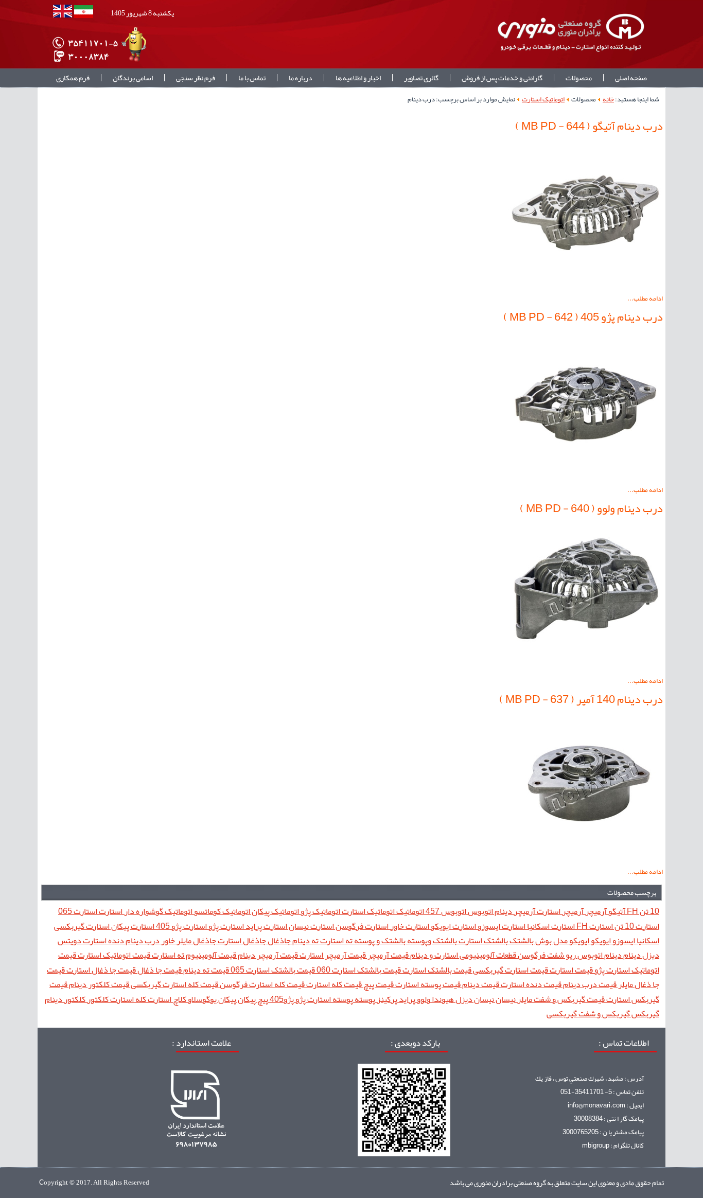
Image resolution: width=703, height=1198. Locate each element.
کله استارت (127, 999)
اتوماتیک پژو (319, 911)
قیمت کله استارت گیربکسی (173, 984)
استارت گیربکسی (82, 926)
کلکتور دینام (65, 999)
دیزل (650, 954)
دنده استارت (102, 940)
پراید (406, 999)
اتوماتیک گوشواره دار (157, 911)
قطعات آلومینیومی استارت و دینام (462, 954)
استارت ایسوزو (500, 926)
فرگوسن (531, 954)
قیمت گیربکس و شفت (568, 999)
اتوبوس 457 (445, 911)
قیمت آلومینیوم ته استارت (193, 954)
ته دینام (305, 940)
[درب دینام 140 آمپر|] (585, 858)
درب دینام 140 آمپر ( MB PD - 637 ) (581, 699)
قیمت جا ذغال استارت (100, 969)
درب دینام (142, 940)
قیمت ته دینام (205, 969)
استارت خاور (409, 926)
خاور (167, 940)
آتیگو (616, 911)
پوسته (364, 999)
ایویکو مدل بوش (561, 940)
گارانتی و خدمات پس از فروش (502, 78)
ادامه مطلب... (645, 298)
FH (631, 911)
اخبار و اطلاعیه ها (358, 78)
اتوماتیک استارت (543, 99)
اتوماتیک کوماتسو (221, 911)
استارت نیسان (310, 926)
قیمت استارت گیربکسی (509, 969)
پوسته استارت (329, 999)
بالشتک (521, 940)
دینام (631, 954)
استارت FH (594, 926)
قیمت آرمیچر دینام (267, 954)
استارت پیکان (132, 926)
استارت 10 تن (636, 926)
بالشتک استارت (482, 940)
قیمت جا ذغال (159, 969)
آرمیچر (595, 911)
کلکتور (97, 999)
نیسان (505, 999)
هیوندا (442, 999)
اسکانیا (647, 940)
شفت (555, 954)
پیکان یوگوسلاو (211, 999)
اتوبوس (479, 911)
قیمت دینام (480, 984)
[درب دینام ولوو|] (585, 667)
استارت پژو (225, 926)
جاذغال (278, 940)
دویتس (69, 940)
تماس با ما (252, 78)
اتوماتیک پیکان (274, 911)
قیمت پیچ (378, 984)
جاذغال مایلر (195, 940)
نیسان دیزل (474, 999)
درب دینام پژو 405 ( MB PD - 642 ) (583, 317)
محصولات (579, 78)
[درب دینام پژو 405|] (585, 476)
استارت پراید (265, 926)
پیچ (262, 999)
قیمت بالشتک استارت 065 (272, 969)
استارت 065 (77, 911)
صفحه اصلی (631, 78)
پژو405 (281, 999)
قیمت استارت (570, 969)
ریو (570, 954)
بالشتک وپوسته (431, 940)
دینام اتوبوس (599, 954)
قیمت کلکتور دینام (98, 984)
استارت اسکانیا (550, 926)
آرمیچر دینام (514, 911)
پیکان (246, 999)
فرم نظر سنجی (195, 78)
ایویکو (600, 940)
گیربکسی (562, 1013)
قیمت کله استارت (333, 984)
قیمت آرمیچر (387, 954)
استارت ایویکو (452, 926)
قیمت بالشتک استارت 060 (358, 969)
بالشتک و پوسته (379, 940)
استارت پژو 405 (180, 926)
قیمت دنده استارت (530, 984)
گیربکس (644, 1013)
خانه (608, 99)
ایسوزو (623, 940)
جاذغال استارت (241, 940)
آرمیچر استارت (559, 911)
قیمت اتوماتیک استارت (113, 954)
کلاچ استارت (166, 999)
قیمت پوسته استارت (427, 984)
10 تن (648, 911)
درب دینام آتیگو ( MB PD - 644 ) (589, 126)
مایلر (524, 999)
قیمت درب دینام (589, 984)
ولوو (422, 999)
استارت (109, 911)
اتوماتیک (409, 911)
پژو (300, 999)
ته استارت (336, 940)
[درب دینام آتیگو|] (585, 285)
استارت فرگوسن (361, 926)
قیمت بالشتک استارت (436, 969)
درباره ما (300, 78)
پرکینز (386, 999)
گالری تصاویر (421, 78)
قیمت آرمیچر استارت (332, 954)
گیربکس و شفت (603, 1013)
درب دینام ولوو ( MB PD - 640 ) (591, 508)
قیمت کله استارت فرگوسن (261, 984)
